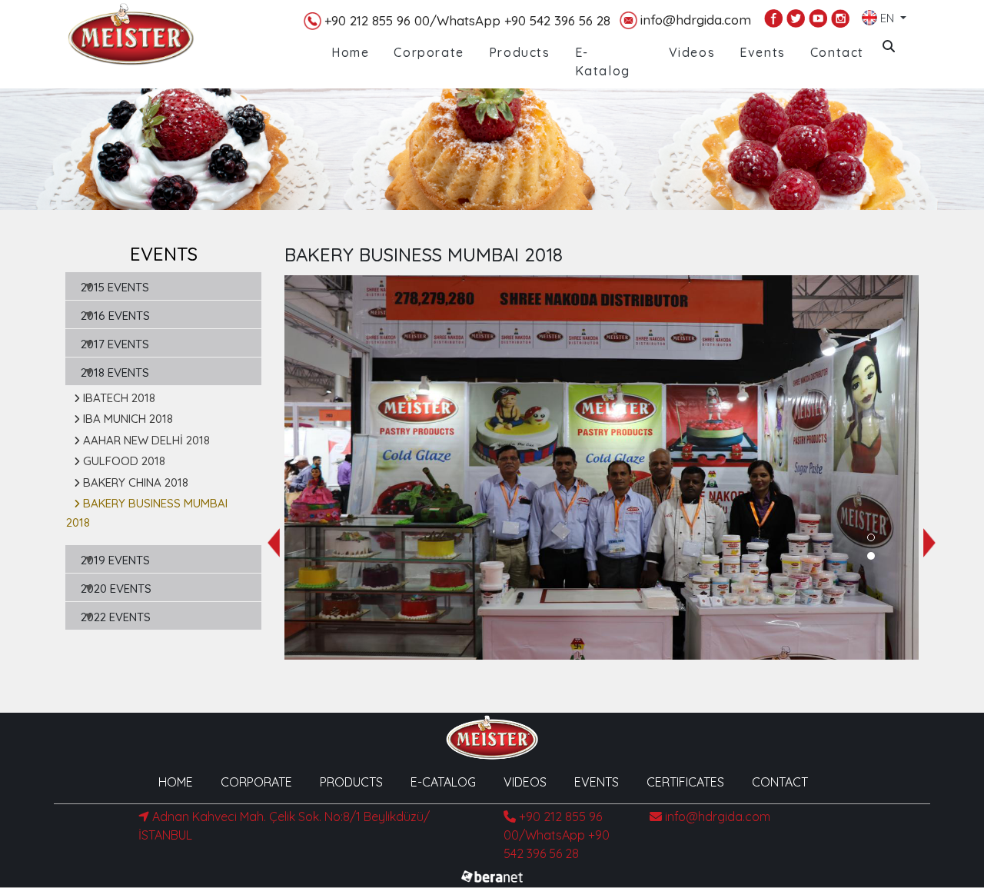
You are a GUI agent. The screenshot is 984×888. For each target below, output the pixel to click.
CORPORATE (256, 782)
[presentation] (273, 542)
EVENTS (596, 782)
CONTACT (780, 782)
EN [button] (887, 15)
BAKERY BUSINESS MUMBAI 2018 (147, 513)
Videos (692, 52)
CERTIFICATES (685, 782)
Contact (837, 52)
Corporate (429, 52)
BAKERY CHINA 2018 (135, 482)
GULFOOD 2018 (124, 461)
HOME (175, 782)
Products (519, 52)
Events (763, 52)
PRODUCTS (351, 782)
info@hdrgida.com (695, 20)
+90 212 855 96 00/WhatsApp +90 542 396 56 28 (467, 20)
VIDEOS (525, 782)
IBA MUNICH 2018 (128, 418)
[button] (871, 537)
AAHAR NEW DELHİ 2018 (146, 440)
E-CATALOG (443, 782)
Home (350, 52)
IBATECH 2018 (119, 398)
